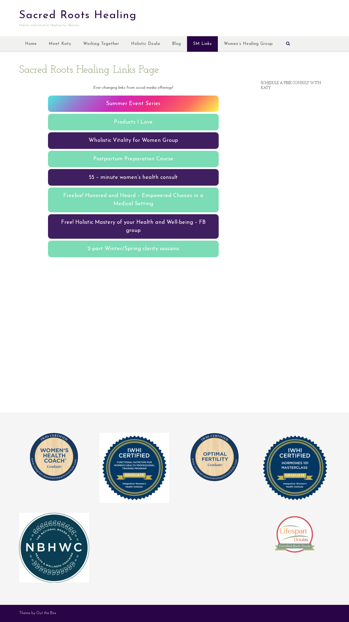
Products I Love (133, 122)
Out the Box (46, 613)
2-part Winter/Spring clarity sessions (133, 249)
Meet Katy (60, 44)
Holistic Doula (145, 44)
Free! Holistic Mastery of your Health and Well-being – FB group (133, 226)
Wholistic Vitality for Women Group (133, 140)
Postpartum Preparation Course (133, 159)
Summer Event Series (133, 103)
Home (31, 44)
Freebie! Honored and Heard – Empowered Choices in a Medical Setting (133, 200)
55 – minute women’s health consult (133, 177)
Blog (176, 44)
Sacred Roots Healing (78, 15)
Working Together (101, 44)
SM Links (202, 44)
